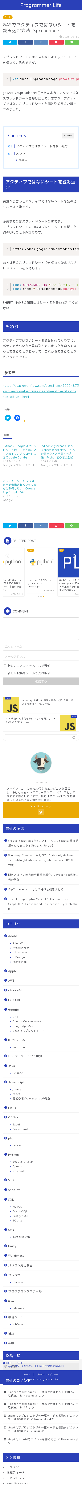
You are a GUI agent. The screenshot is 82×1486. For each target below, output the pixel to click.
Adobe (13, 936)
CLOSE (68, 135)
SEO (11, 1180)
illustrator (20, 952)
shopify (14, 1190)
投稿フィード (16, 1473)
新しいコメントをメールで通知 (29, 666)
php (11, 1138)
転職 (11, 1343)
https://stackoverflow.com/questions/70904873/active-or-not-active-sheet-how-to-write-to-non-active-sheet (41, 391)
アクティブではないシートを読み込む (42, 146)
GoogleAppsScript (25, 1026)
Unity (12, 1246)
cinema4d (15, 990)
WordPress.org (18, 1483)
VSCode (18, 1324)
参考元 (23, 160)
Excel (16, 1124)
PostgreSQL (21, 1216)
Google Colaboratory (27, 1021)
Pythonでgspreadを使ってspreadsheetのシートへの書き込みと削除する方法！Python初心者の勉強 (58, 451)
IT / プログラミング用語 (25, 1056)
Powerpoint (20, 1129)
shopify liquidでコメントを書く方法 (32, 1439)
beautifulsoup (23, 1161)
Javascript (16, 1082)
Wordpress (16, 1256)
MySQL (17, 1206)
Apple (12, 971)
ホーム (27, 1374)
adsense (18, 1308)
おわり (20, 154)
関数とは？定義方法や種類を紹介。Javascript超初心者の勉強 (43, 877)
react (16, 1094)
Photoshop (20, 961)
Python (13, 1155)
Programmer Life (41, 5)
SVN (11, 1230)
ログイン (13, 1467)
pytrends (19, 1171)
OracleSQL (20, 1211)
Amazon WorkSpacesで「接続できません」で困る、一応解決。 (43, 1405)
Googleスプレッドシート (29, 1030)
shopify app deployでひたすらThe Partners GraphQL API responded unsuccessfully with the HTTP (43, 903)
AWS (11, 981)
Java (11, 1066)
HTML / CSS (16, 1040)
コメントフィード (19, 1478)
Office (13, 1117)
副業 (11, 1301)
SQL (11, 1200)
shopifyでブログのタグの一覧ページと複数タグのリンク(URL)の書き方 (43, 1417)
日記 (11, 1333)
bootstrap (20, 1047)
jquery (17, 1089)
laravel (18, 1145)
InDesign (19, 957)
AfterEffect (21, 947)
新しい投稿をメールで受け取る (29, 673)
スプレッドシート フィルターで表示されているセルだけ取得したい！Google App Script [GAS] (19, 486)
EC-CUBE (14, 1000)
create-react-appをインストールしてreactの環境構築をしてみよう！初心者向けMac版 (43, 843)
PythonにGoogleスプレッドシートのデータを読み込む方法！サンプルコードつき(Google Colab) (20, 451)
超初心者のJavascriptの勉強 (32, 1098)
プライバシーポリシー (47, 1374)
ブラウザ (14, 1275)
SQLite (18, 1220)
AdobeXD (19, 943)
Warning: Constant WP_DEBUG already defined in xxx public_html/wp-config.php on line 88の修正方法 (43, 860)
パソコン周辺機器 (20, 1265)
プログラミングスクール (25, 1291)
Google (8, 17)
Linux (12, 1108)
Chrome (18, 1282)
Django (17, 1166)
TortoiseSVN (21, 1236)
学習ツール (15, 1317)
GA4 (15, 1017)
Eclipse (18, 1073)
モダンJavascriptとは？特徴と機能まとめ (36, 889)
